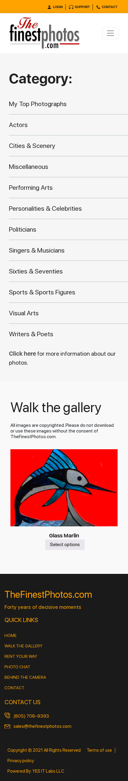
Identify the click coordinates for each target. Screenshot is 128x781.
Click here (23, 353)
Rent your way (20, 656)
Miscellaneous (28, 166)
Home (10, 635)
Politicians (22, 229)
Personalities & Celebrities (45, 208)
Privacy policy (20, 760)
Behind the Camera (25, 677)
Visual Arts (24, 313)
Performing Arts (31, 187)
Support (82, 7)
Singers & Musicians (37, 250)
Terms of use (99, 750)
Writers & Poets (31, 334)
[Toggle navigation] (110, 33)
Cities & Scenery (32, 145)
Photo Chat (17, 666)
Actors (18, 125)
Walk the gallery (23, 646)
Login (58, 7)
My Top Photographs (38, 104)
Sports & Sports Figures (42, 292)
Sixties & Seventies (36, 271)
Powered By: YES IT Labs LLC (35, 771)
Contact (110, 7)
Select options (65, 544)
